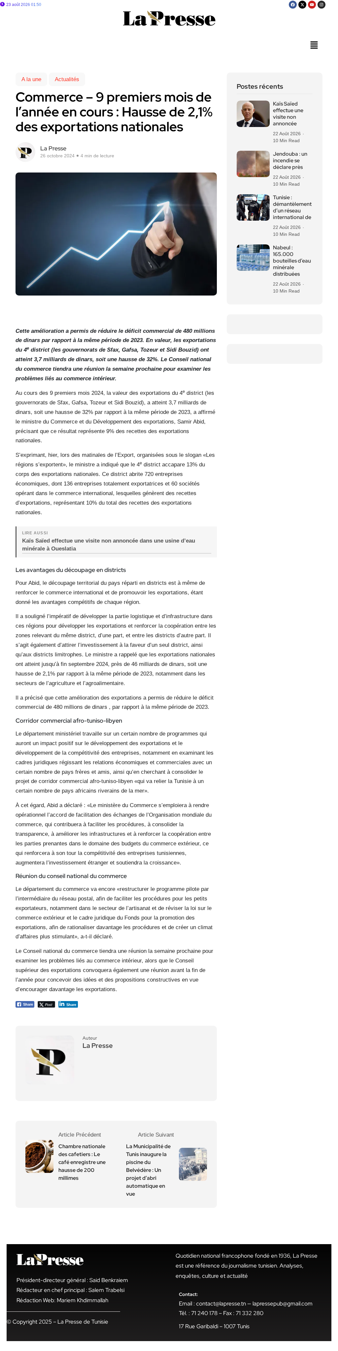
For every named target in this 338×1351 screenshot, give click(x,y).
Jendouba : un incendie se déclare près (290, 161)
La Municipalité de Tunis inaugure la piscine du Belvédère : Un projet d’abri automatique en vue (148, 1170)
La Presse (53, 148)
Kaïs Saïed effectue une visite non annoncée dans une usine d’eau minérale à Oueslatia (108, 545)
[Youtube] (312, 5)
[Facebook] (293, 5)
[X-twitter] (302, 5)
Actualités (67, 79)
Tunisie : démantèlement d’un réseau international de (292, 207)
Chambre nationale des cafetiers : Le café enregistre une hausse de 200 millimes (82, 1162)
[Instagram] (321, 5)
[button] (314, 45)
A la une (31, 79)
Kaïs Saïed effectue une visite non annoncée (288, 114)
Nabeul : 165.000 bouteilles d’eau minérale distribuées (292, 260)
